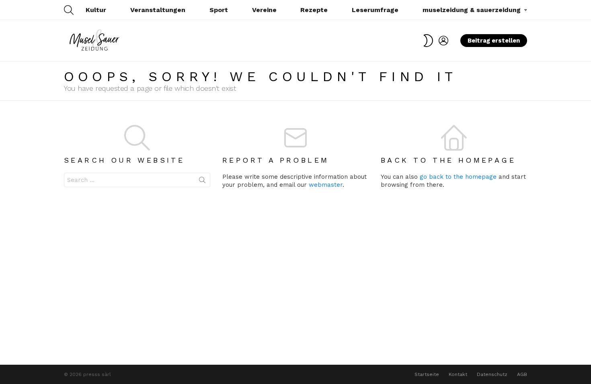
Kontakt (458, 374)
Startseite (427, 374)
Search (202, 181)
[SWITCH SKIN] (428, 41)
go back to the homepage (458, 176)
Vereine (264, 10)
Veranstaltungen (157, 10)
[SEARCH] (69, 10)
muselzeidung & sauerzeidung (472, 10)
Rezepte (314, 10)
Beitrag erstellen (494, 40)
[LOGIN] (443, 41)
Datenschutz (492, 374)
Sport (218, 10)
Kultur (96, 10)
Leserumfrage (375, 10)
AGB (522, 374)
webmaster (326, 184)
